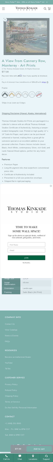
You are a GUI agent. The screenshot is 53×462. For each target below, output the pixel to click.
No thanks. (26, 263)
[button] (45, 8)
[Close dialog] (51, 186)
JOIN (26, 258)
